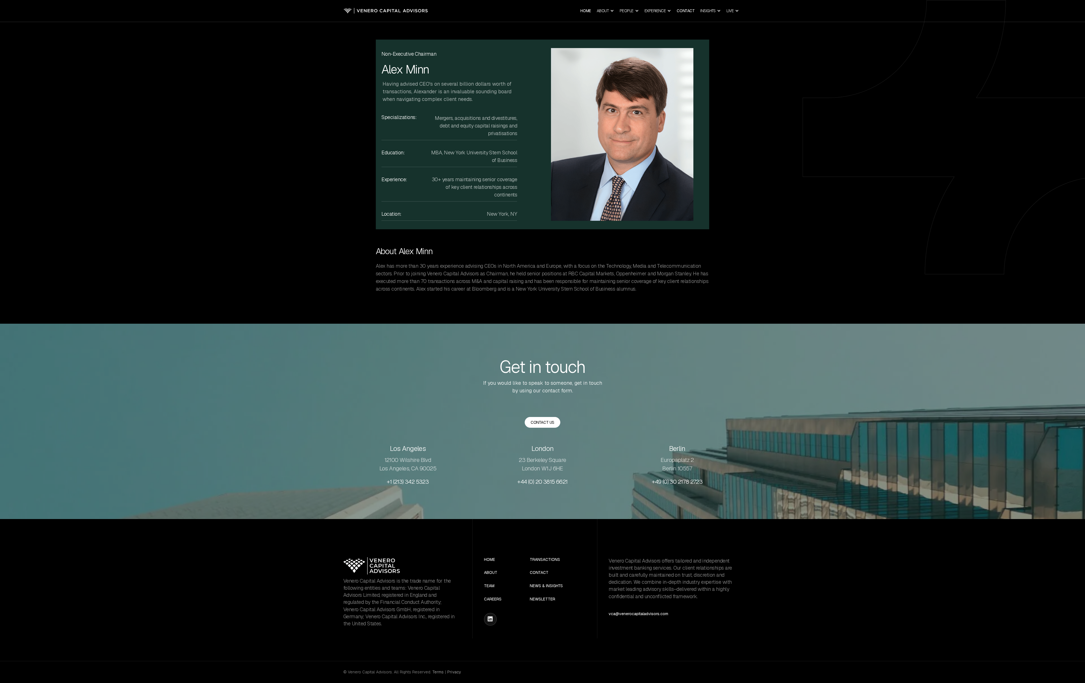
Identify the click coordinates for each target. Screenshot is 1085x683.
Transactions (545, 559)
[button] (605, 11)
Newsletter (542, 599)
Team (489, 585)
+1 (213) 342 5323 (408, 481)
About (490, 572)
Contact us (542, 422)
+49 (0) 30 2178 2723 (677, 481)
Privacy (454, 672)
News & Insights (546, 585)
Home (585, 10)
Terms (438, 672)
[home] (385, 10)
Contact (686, 10)
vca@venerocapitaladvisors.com (638, 613)
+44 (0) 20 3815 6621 (542, 481)
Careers (493, 599)
